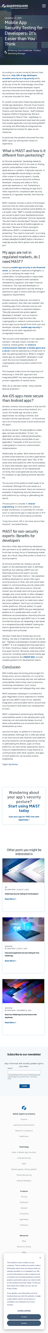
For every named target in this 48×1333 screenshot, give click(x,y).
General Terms (25, 1077)
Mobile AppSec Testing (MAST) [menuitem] (24, 1169)
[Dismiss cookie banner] (40, 1258)
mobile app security (30, 327)
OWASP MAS (29, 657)
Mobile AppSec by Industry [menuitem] (24, 1114)
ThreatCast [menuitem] (24, 1214)
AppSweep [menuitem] (24, 1219)
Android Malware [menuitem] (24, 1181)
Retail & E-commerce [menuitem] (24, 1131)
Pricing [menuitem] (24, 1196)
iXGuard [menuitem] (24, 1208)
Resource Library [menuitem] (24, 1247)
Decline (24, 1323)
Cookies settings (24, 1310)
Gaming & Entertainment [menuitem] (24, 1125)
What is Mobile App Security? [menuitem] (24, 1152)
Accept (24, 1317)
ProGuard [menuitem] (24, 1225)
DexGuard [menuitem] (24, 1202)
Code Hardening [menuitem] (24, 1158)
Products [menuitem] (24, 1191)
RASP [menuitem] (24, 1164)
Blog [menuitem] (24, 1241)
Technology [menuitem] (24, 1147)
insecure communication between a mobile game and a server (23, 347)
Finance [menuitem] (24, 1119)
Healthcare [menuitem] (24, 1136)
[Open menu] (44, 5)
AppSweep (13, 764)
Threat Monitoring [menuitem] (24, 1175)
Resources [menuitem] (24, 1235)
